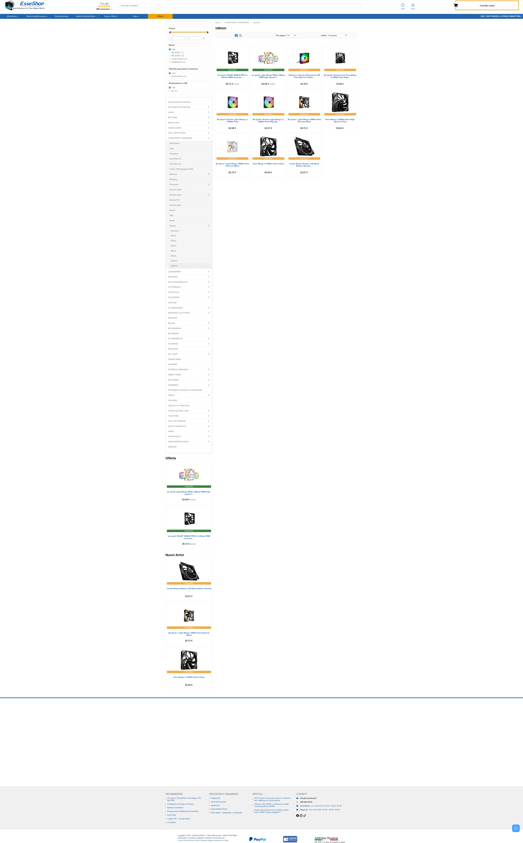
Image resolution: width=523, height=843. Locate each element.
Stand (171, 220)
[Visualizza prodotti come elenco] (240, 35)
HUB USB (172, 302)
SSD (171, 215)
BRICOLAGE (173, 123)
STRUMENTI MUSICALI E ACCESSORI (185, 390)
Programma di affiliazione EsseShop (182, 811)
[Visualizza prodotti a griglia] (236, 35)
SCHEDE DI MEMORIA (178, 369)
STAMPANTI (173, 385)
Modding (173, 179)
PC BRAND (173, 344)
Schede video (175, 205)
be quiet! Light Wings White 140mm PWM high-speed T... (268, 76)
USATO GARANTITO (177, 426)
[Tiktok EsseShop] (304, 815)
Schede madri (175, 195)
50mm (173, 241)
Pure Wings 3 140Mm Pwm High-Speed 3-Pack (340, 120)
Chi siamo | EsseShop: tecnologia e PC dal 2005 (184, 799)
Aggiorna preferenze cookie (218, 840)
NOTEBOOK (173, 333)
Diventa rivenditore (175, 807)
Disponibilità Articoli (219, 809)
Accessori (175, 231)
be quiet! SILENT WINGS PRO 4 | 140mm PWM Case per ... (232, 76)
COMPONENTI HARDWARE (180, 138)
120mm (174, 261)
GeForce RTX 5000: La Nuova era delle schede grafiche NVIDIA (271, 805)
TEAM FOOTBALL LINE (178, 411)
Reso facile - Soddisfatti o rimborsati (226, 813)
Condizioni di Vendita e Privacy (180, 804)
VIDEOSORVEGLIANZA (178, 442)
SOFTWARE (173, 380)
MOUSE (171, 323)
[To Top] (517, 836)
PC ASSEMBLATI (175, 338)
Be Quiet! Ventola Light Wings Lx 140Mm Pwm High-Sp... (268, 120)
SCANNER (172, 364)
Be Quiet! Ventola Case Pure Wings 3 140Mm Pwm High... (340, 76)
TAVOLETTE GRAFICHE (178, 406)
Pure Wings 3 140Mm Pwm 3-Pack (268, 164)
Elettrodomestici (62, 16)
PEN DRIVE (173, 349)
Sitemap (204, 840)
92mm (173, 256)
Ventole (172, 226)
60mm (173, 246)
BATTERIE (172, 117)
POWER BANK (174, 359)
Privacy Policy (194, 840)
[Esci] (413, 5)
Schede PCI (174, 200)
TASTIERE (172, 400)
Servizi (172, 210)
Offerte (160, 16)
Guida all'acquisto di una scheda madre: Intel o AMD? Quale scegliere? (271, 811)
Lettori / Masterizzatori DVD (181, 169)
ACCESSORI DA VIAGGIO (179, 102)
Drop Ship (171, 815)
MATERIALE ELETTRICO (179, 313)
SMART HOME (174, 375)
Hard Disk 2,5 (175, 159)
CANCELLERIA (174, 128)
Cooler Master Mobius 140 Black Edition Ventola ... (304, 165)
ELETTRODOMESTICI (178, 282)
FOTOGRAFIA (174, 287)
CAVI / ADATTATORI (177, 133)
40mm (173, 236)
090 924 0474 (306, 802)
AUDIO (171, 112)
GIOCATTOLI (174, 292)
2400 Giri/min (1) (179, 76)
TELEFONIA (173, 416)
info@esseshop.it (308, 798)
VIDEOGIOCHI (174, 436)
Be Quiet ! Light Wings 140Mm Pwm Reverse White (232, 165)
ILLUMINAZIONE (175, 308)
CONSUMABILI (174, 272)
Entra (413, 9)
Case (171, 148)
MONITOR (172, 318)
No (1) (174, 91)
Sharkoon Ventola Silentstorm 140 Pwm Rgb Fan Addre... (304, 76)
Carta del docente (218, 802)
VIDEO (171, 431)
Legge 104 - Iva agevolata (178, 819)
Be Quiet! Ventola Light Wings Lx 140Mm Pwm (232, 120)
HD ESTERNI (174, 297)
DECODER (172, 277)
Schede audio (175, 189)
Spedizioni (215, 805)
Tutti (173, 73)
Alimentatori (174, 143)
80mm (173, 251)
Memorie (173, 174)
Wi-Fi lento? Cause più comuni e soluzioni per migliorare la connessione (272, 799)
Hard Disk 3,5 (175, 164)
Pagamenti (215, 798)
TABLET (171, 395)
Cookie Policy (183, 840)
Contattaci (171, 822)
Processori (174, 184)
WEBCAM (172, 447)
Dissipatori (173, 154)
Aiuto (403, 9)
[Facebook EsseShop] (297, 815)
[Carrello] (456, 5)
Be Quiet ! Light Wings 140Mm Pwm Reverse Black (304, 120)
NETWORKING (174, 328)
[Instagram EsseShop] (301, 815)
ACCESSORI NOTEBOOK (179, 107)
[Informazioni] (403, 5)
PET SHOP (173, 354)
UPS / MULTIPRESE (177, 421)
